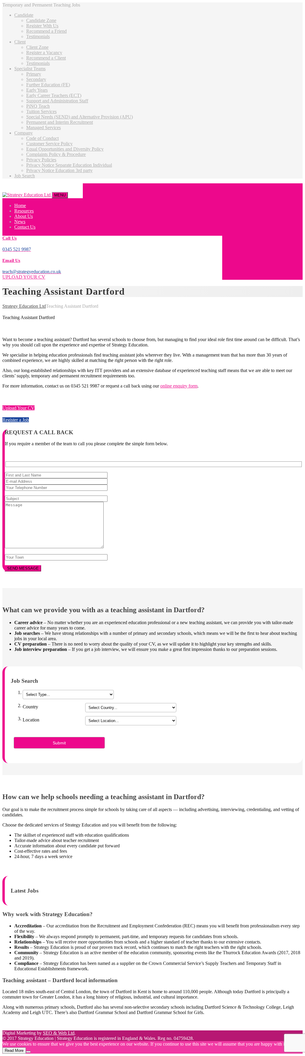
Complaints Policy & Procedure (56, 154)
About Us (23, 216)
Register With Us (42, 25)
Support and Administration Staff (57, 100)
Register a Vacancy (44, 52)
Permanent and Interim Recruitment (59, 122)
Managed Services (43, 127)
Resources (24, 210)
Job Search (24, 175)
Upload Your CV (18, 407)
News (19, 221)
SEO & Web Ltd (58, 1032)
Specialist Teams (30, 68)
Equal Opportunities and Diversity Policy (65, 148)
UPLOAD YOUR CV (23, 276)
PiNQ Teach (38, 106)
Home (20, 205)
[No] (28, 1052)
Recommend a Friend (46, 31)
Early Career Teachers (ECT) (53, 95)
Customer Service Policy (49, 143)
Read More (14, 1050)
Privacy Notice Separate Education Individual (69, 165)
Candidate (23, 15)
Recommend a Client (46, 57)
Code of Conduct (42, 138)
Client (20, 41)
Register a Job (15, 419)
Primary (33, 73)
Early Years (37, 90)
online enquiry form (178, 385)
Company (23, 132)
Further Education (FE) (48, 84)
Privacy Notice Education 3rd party (59, 170)
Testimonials (38, 36)
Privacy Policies (41, 159)
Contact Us (24, 226)
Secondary (36, 79)
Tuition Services (41, 111)
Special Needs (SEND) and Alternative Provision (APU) (79, 116)
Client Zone (37, 47)
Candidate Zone (41, 20)
